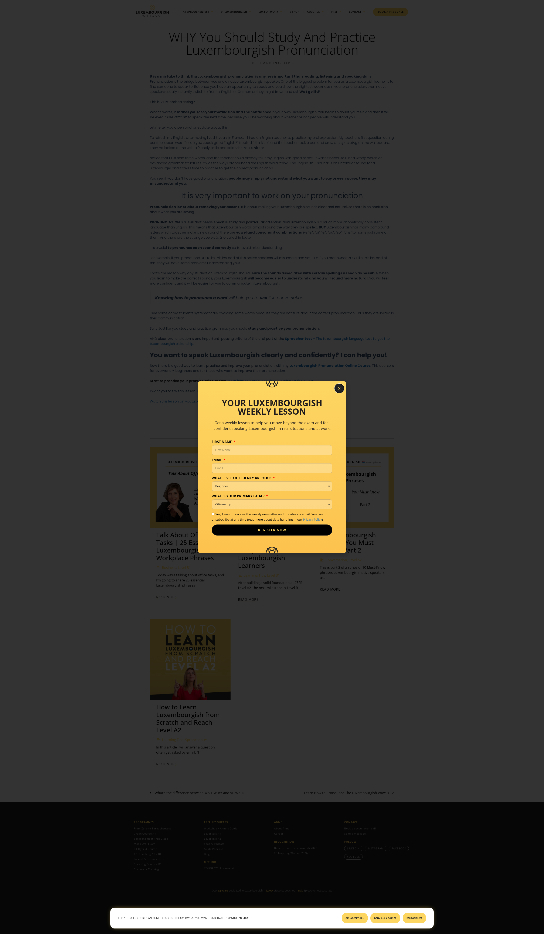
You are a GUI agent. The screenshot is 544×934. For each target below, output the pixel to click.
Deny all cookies (385, 918)
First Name (222, 441)
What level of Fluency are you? (242, 478)
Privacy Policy (312, 519)
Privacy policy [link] (237, 918)
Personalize (414, 918)
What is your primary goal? (238, 496)
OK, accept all (355, 918)
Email (217, 460)
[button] (339, 388)
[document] (272, 467)
